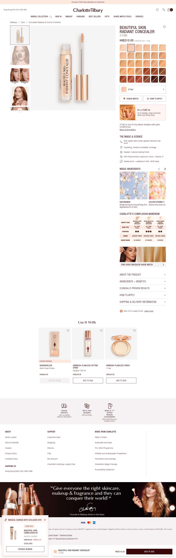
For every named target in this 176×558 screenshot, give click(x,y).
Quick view (28, 543)
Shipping (51, 442)
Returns (50, 448)
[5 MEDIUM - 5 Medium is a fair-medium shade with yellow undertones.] (131, 55)
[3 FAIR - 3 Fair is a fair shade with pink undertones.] (146, 47)
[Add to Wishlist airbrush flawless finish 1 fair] (134, 330)
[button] (164, 10)
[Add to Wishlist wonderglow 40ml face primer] (68, 330)
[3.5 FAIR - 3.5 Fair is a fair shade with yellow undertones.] (154, 47)
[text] (55, 380)
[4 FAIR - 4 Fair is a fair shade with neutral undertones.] (162, 47)
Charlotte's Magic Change (106, 464)
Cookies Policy (11, 459)
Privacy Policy (11, 453)
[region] (25, 535)
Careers (8, 448)
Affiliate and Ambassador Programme (110, 453)
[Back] (159, 169)
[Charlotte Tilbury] (88, 10)
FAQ (49, 453)
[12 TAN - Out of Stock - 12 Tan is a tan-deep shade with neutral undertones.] (138, 71)
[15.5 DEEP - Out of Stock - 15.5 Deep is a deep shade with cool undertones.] (123, 79)
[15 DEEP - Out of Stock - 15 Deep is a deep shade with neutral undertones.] (162, 71)
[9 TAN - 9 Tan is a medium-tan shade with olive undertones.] (138, 63)
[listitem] (41, 17)
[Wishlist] (157, 10)
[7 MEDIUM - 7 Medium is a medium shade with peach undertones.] (154, 55)
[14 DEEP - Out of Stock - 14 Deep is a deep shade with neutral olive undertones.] (154, 71)
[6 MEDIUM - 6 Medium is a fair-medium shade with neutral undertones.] (138, 55)
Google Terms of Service (65, 538)
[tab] (20, 35)
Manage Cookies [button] (66, 535)
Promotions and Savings (105, 459)
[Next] (165, 169)
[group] (134, 190)
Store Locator (11, 437)
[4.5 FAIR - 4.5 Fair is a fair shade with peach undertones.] (123, 55)
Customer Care (53, 437)
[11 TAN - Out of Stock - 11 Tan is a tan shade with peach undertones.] (162, 63)
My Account (52, 459)
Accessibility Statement (105, 469)
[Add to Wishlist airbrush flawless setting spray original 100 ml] (101, 330)
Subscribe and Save (103, 442)
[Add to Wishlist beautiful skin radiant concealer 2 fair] (164, 27)
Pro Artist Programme (104, 448)
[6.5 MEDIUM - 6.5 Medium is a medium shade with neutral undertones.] (146, 55)
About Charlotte (12, 442)
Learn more (148, 311)
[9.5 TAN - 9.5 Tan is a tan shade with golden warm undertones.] (146, 63)
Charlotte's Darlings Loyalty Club (61, 464)
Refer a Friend (101, 437)
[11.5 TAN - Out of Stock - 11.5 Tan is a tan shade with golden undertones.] (123, 71)
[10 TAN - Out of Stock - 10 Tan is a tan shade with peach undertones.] (154, 63)
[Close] (44, 519)
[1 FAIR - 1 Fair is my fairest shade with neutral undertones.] (123, 47)
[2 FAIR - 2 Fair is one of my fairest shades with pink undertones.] (131, 47)
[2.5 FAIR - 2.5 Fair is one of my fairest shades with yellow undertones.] (138, 47)
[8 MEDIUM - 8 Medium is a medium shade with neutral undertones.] (123, 63)
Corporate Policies (51, 535)
